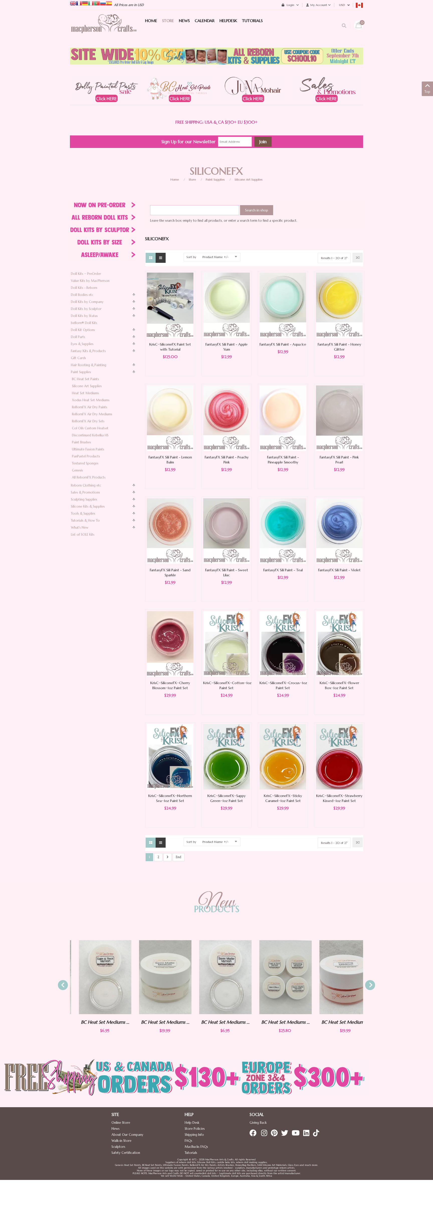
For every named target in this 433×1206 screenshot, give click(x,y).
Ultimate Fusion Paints (88, 449)
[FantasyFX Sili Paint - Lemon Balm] (170, 418)
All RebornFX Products (88, 477)
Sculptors (118, 1147)
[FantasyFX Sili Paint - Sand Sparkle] (170, 531)
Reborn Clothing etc (86, 485)
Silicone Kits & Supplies (88, 506)
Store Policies (195, 1129)
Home (174, 179)
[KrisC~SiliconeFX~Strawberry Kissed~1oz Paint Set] (339, 756)
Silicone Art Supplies (249, 179)
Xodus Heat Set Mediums (91, 400)
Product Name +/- (215, 257)
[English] (73, 3)
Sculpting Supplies (84, 499)
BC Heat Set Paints (85, 379)
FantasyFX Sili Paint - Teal (283, 570)
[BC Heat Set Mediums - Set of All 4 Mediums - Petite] (276, 977)
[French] (79, 3)
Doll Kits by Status (84, 316)
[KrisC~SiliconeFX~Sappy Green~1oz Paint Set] (226, 756)
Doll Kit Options (83, 330)
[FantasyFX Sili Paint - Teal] (283, 531)
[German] (85, 3)
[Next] (167, 857)
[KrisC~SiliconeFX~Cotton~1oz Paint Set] (226, 643)
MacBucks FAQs (196, 1147)
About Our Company (127, 1135)
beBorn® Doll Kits (84, 323)
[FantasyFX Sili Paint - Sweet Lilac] (226, 531)
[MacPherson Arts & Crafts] (104, 29)
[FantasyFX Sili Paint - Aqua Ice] (283, 305)
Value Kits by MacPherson (90, 281)
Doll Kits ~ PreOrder (86, 274)
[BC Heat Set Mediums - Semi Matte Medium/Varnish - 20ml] (156, 977)
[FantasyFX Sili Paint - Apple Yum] (226, 305)
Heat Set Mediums (85, 393)
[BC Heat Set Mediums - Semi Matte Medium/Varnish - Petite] (216, 977)
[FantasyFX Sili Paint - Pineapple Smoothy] (283, 418)
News (116, 1129)
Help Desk (192, 1122)
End (178, 857)
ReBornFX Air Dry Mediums (92, 414)
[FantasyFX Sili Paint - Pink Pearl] (339, 418)
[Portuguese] (97, 3)
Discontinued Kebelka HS (90, 435)
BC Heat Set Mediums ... (96, 1022)
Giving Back (258, 1122)
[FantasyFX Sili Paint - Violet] (339, 531)
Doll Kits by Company (87, 302)
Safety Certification (126, 1153)
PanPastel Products (86, 456)
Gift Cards (78, 358)
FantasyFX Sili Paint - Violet (339, 570)
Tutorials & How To (85, 520)
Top (427, 92)
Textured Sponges (85, 463)
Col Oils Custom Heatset (90, 428)
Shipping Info (194, 1135)
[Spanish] (109, 3)
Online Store (121, 1122)
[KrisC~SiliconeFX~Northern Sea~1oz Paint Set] (170, 756)
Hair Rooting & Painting (88, 365)
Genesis (77, 470)
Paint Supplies (215, 179)
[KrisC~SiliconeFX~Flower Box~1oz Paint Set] (339, 643)
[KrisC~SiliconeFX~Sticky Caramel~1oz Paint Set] (283, 756)
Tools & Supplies (83, 513)
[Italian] (91, 3)
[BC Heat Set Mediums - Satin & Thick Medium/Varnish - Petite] (96, 977)
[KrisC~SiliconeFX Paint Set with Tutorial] (170, 305)
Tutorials (191, 1153)
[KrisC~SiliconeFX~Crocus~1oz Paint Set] (283, 643)
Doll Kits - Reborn (84, 288)
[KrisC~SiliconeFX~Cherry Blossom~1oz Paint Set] (170, 643)
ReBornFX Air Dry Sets (88, 421)
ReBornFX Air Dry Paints (89, 407)
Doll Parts (78, 337)
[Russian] (103, 3)
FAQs (188, 1141)
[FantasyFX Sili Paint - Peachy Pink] (226, 418)
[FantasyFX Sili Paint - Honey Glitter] (339, 305)
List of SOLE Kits (82, 534)
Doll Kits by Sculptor (86, 309)
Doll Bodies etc (82, 295)
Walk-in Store (121, 1141)
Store (192, 179)
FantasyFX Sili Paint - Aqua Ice (283, 344)
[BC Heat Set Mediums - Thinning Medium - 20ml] (336, 977)
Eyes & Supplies (82, 344)
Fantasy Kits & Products (88, 351)
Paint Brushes (81, 442)
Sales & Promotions (85, 492)
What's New (79, 527)
